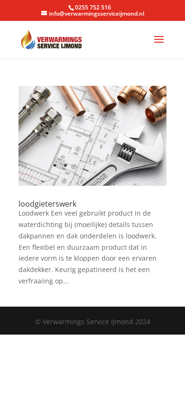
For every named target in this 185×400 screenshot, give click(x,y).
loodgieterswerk (47, 204)
